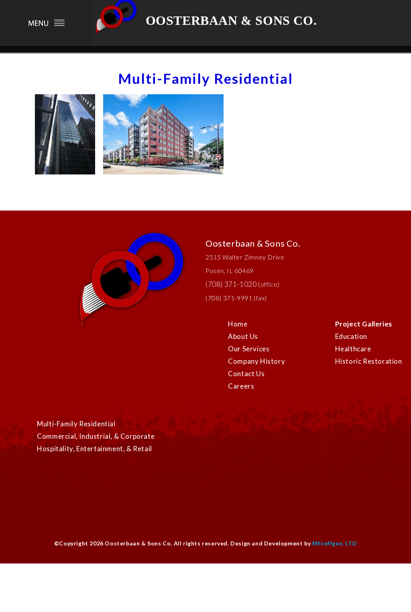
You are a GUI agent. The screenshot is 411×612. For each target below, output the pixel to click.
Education (351, 336)
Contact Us (246, 373)
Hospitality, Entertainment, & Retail (94, 448)
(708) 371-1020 (231, 284)
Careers (241, 386)
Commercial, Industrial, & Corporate (96, 436)
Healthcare (353, 349)
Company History (256, 361)
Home (237, 324)
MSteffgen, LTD (334, 543)
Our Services (248, 349)
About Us (243, 336)
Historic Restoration (368, 361)
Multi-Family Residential (76, 423)
